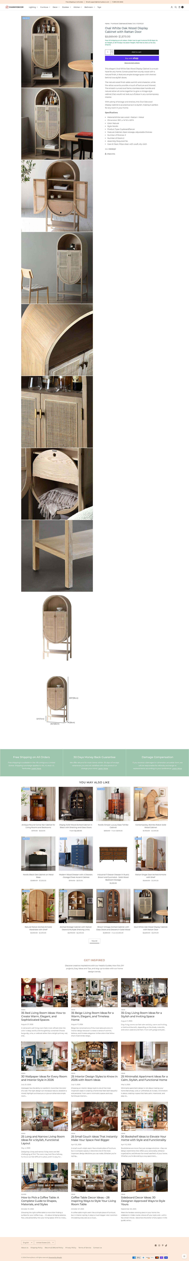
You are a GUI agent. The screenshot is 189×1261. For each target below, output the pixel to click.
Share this (111, 154)
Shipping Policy (37, 1248)
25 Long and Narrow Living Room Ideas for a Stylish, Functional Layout (43, 1140)
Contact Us (97, 1248)
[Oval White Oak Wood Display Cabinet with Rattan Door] (151, 906)
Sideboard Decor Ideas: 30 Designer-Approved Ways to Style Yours (143, 1201)
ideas (23, 1010)
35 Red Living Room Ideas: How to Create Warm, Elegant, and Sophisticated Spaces (43, 1016)
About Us (24, 1248)
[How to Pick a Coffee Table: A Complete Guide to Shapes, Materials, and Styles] (44, 1177)
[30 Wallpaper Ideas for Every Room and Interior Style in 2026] (44, 1056)
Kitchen (77, 7)
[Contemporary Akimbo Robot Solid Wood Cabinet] (151, 804)
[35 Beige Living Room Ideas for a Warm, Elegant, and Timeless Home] (94, 992)
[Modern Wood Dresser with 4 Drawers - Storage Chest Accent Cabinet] (76, 854)
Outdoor (65, 7)
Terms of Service (84, 1248)
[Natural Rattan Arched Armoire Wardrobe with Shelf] (38, 906)
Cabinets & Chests (125, 23)
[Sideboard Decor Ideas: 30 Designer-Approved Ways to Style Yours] (144, 1177)
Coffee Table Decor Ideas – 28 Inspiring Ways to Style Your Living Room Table (93, 1201)
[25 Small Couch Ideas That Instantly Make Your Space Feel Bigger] (94, 1116)
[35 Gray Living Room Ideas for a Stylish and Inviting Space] (144, 992)
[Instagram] (159, 1245)
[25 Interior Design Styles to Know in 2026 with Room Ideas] (94, 1056)
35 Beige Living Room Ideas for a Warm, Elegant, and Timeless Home (92, 1016)
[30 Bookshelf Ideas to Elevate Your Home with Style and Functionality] (144, 1116)
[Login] (172, 7)
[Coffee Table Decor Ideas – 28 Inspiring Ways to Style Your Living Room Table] (94, 1177)
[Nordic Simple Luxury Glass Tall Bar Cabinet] (113, 804)
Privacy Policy (70, 1248)
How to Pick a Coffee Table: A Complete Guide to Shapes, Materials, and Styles (40, 1201)
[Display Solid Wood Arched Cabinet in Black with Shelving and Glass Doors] (76, 804)
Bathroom (89, 7)
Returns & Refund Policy (54, 1248)
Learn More (36, 768)
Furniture (44, 7)
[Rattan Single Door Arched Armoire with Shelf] (151, 854)
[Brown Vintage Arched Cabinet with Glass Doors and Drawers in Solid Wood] (113, 906)
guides (23, 1194)
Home (107, 23)
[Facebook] (156, 1245)
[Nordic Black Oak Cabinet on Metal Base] (38, 854)
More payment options (132, 63)
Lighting (32, 7)
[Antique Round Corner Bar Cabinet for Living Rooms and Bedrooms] (38, 804)
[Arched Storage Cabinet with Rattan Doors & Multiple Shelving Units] (76, 906)
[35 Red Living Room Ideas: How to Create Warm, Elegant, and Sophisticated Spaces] (44, 992)
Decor (55, 7)
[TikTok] (166, 1245)
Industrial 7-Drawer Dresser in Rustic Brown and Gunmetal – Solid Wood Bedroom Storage (113, 877)
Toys (99, 7)
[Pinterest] (163, 1245)
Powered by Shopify (55, 1257)
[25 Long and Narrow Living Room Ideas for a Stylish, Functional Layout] (44, 1116)
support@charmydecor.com (99, 2)
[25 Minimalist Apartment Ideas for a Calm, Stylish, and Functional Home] (144, 1056)
